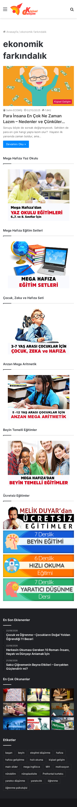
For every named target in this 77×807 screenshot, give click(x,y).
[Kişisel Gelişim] (24, 9)
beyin (21, 752)
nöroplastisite (29, 773)
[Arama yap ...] (72, 10)
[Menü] (5, 10)
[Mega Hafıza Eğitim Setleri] (38, 264)
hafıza (59, 752)
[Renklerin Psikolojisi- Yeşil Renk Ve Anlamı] (38, 709)
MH (48, 766)
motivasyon (62, 766)
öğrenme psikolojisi (16, 787)
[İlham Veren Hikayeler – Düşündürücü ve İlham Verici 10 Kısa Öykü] (62, 694)
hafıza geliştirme (14, 759)
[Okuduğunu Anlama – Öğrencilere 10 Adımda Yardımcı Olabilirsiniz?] (62, 709)
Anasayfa (12, 31)
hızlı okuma (36, 759)
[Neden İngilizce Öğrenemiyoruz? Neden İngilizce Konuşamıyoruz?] (38, 723)
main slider (11, 766)
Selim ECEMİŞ (14, 110)
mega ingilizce (31, 766)
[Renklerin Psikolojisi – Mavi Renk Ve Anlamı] (14, 723)
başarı (8, 752)
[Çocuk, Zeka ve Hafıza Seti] (38, 331)
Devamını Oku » (16, 144)
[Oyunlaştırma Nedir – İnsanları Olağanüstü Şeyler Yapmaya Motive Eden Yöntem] (14, 709)
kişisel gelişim (57, 759)
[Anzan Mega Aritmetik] (38, 397)
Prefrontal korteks (53, 773)
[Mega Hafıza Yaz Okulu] (38, 195)
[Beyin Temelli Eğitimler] (38, 463)
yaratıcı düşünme (15, 780)
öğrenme (53, 780)
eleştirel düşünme (40, 752)
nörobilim (10, 773)
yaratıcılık (36, 780)
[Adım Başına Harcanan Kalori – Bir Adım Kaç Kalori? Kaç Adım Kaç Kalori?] (38, 694)
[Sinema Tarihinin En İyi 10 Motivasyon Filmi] (62, 723)
